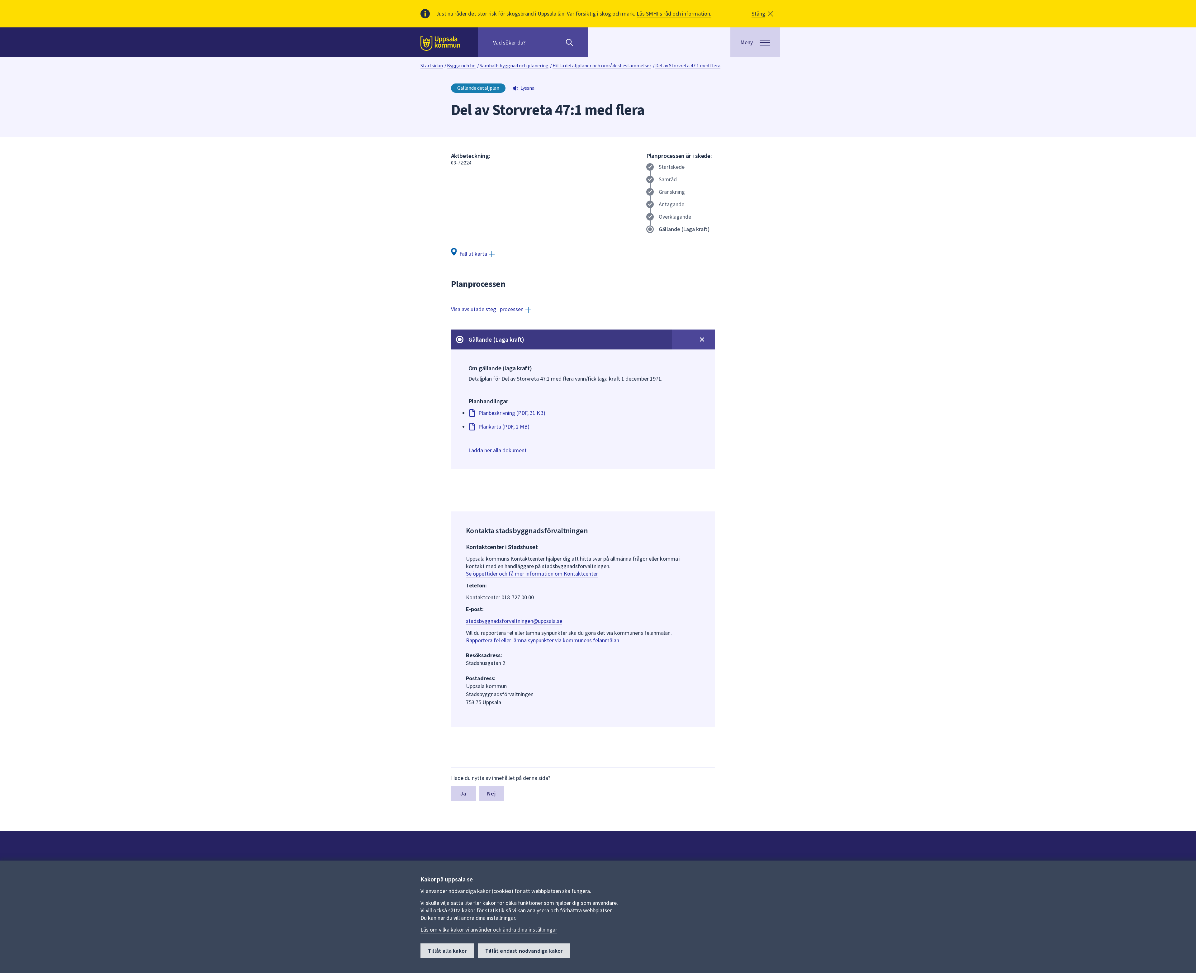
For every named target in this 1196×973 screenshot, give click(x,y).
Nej (491, 793)
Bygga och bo (461, 65)
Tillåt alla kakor (447, 950)
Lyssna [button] (527, 88)
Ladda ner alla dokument (497, 450)
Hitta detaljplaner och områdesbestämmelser (602, 65)
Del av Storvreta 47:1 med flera (687, 65)
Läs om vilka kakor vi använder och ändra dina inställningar (488, 929)
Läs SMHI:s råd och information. (674, 13)
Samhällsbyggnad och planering (514, 65)
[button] (762, 13)
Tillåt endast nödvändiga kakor (523, 950)
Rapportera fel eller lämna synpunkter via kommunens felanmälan (542, 640)
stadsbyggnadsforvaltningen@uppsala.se (514, 620)
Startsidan (431, 65)
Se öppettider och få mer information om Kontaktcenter (532, 573)
